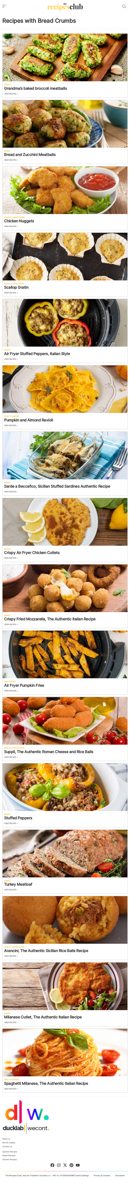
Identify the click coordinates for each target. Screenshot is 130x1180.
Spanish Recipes (9, 1152)
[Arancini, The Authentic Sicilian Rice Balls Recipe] (65, 920)
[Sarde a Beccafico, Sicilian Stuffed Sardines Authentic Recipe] (65, 455)
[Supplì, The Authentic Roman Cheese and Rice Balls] (65, 721)
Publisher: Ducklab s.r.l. (40, 1176)
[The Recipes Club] (65, 6)
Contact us (7, 1146)
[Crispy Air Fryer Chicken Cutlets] (65, 522)
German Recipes (9, 1159)
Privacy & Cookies (102, 1176)
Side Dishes (10, 682)
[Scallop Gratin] (65, 256)
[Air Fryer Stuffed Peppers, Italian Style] (65, 323)
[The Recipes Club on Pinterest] (71, 1165)
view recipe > (11, 94)
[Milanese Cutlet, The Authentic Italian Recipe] (65, 986)
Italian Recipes (8, 1156)
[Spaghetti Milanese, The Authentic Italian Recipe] (65, 1052)
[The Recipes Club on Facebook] (52, 1165)
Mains (7, 85)
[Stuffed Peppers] (65, 787)
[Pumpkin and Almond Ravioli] (65, 389)
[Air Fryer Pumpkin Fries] (65, 654)
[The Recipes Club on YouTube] (78, 1165)
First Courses (11, 416)
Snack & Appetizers (14, 217)
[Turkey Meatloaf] (65, 853)
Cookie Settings (82, 1176)
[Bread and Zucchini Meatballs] (65, 124)
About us (6, 1139)
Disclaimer (120, 1176)
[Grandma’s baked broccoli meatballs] (65, 57)
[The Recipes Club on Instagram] (59, 1165)
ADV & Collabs (8, 1143)
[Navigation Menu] (4, 6)
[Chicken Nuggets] (65, 190)
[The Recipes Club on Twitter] (65, 1165)
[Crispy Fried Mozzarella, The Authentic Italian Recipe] (65, 588)
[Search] (124, 7)
